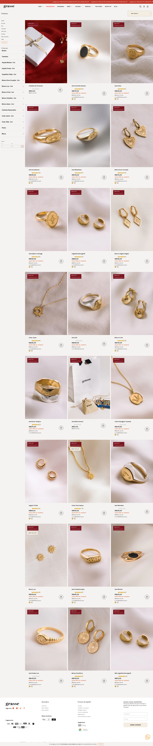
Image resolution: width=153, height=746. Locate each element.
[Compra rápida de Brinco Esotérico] (104, 681)
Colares (78, 6)
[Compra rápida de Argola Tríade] (61, 513)
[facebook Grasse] (17, 708)
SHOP (40, 6)
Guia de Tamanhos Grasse (84, 716)
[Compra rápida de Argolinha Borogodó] (104, 261)
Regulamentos (81, 714)
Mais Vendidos (5, 36)
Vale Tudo (3, 31)
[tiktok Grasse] (20, 708)
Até (12, 143)
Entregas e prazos (82, 710)
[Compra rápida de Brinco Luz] (61, 597)
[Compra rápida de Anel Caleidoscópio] (104, 597)
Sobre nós (44, 705)
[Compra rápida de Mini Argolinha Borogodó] (147, 681)
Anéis (69, 6)
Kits (2, 26)
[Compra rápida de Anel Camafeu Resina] (104, 93)
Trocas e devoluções (83, 712)
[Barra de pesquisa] (140, 6)
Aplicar (22, 146)
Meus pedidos (45, 710)
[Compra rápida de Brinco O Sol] (147, 345)
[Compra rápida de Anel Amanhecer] (61, 177)
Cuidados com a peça (83, 708)
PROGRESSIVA (50, 6)
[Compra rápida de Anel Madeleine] (104, 177)
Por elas (3, 23)
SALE (2, 39)
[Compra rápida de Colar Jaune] (61, 345)
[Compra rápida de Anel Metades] (147, 511)
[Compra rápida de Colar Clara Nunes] (104, 513)
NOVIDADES (60, 6)
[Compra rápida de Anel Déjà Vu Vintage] (61, 261)
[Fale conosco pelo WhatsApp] (148, 737)
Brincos (88, 6)
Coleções (3, 28)
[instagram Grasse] (13, 708)
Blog (115, 6)
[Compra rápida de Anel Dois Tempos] (61, 428)
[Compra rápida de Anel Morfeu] (147, 597)
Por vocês (98, 6)
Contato (80, 705)
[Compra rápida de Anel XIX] (104, 344)
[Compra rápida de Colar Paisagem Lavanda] (147, 429)
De (1, 143)
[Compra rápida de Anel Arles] (147, 93)
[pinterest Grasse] (24, 708)
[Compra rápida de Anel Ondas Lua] (61, 681)
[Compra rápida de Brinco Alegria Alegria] (147, 261)
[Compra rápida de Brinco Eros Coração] (147, 177)
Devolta (3, 34)
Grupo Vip (108, 6)
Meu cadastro (45, 708)
